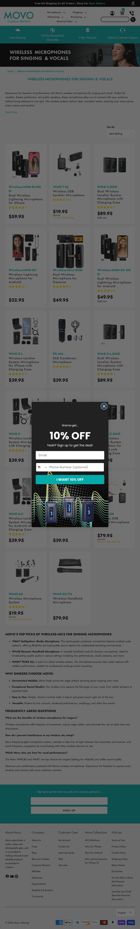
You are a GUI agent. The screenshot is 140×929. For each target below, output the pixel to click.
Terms (64, 503)
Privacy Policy (51, 503)
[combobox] (42, 467)
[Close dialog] (104, 406)
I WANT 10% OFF (70, 479)
